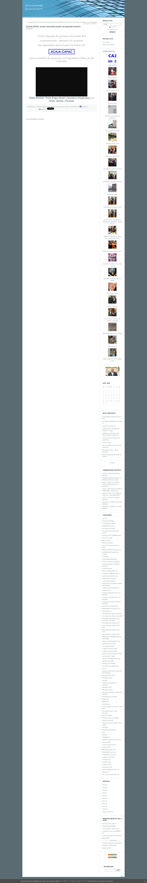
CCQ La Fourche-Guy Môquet (111, 561)
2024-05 (104, 804)
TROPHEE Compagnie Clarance (112, 181)
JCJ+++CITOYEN (34, 5)
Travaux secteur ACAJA (109, 745)
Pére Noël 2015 (112, 78)
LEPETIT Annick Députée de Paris (112, 653)
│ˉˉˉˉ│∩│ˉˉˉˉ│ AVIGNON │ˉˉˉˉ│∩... (112, 840)
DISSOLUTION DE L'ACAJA (110, 480)
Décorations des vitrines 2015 (111, 634)
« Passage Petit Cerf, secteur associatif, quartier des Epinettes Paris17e (47, 22)
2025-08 (104, 795)
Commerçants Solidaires (109, 578)
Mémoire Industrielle (108, 661)
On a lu (104, 668)
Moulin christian (106, 482)
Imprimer (42, 109)
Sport (103, 732)
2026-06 (104, 785)
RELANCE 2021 (107, 687)
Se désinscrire (113, 29)
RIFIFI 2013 (105, 701)
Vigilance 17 (105, 772)
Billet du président (107, 543)
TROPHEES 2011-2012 (109, 750)
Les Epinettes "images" (109, 656)
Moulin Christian (107, 493)
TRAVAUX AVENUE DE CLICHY (111, 740)
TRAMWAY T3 (106, 737)
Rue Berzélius (106, 704)
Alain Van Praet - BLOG (109, 823)
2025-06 (104, 798)
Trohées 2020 (106, 747)
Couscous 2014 (112, 103)
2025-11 (104, 793)
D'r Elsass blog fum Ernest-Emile (111, 843)
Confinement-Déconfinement (110, 588)
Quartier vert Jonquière (109, 426)
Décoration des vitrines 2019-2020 (112, 616)
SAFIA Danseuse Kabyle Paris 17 (112, 251)
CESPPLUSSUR (107, 568)
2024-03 (104, 806)
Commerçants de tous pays (110, 576)
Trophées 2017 (106, 759)
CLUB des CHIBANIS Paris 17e (111, 573)
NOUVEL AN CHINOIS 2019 (110, 666)
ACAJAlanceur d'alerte (108, 523)
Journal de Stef (106, 848)
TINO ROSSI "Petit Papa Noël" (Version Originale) (59, 97)
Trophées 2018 (106, 762)
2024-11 (104, 801)
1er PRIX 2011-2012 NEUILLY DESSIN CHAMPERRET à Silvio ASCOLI (112, 222)
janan (103, 497)
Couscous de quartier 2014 (110, 606)
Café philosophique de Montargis (112, 835)
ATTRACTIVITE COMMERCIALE (111, 535)
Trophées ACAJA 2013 (112, 143)
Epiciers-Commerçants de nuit (111, 641)
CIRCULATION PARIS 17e (110, 571)
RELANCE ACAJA (107, 690)
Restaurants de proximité (109, 697)
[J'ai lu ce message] (145, 881)
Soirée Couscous (112, 306)
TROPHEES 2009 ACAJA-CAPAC (112, 333)
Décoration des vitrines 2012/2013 (112, 613)
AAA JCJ (104, 518)
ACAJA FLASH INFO (108, 521)
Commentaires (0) (74, 106)
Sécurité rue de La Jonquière (110, 718)
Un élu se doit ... (107, 442)
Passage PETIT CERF (108, 675)
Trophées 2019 (106, 764)
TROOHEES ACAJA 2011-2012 (112, 207)
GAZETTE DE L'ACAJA (109, 643)
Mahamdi (105, 502)
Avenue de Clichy (107, 538)
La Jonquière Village (108, 646)
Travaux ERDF (106, 742)
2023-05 (104, 809)
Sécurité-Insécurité (107, 720)
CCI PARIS (105, 556)
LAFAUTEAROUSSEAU (109, 826)
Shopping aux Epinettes (109, 730)
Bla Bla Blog (105, 838)
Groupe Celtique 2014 (112, 90)
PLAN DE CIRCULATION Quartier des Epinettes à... (110, 484)
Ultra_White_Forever (61, 100)
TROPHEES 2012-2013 (109, 752)
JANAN (104, 473)
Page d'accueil (73, 22)
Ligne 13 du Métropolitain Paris (111, 658)
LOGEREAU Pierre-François (110, 478)
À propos (112, 463)
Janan (104, 489)
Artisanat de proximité (108, 528)
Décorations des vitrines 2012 (111, 623)
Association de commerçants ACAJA (49, 106)
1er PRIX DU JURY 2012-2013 (112, 169)
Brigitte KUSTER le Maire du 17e (111, 550)
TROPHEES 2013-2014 (109, 754)
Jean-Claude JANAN (112, 293)
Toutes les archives (107, 812)
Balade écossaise (112, 194)
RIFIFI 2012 (105, 699)
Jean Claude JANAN (108, 44)
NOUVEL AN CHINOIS (108, 663)
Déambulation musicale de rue (111, 608)
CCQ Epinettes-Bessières (109, 559)
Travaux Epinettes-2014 (112, 131)
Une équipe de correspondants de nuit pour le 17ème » (88, 23)
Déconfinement (106, 611)
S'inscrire (113, 27)
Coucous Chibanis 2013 (112, 156)
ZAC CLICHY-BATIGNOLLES (110, 774)
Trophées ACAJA (107, 767)
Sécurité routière (107, 715)
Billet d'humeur (106, 540)
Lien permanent (64, 106)
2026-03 (104, 790)
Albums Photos (109, 51)
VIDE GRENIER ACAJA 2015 (110, 769)
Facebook (84, 106)
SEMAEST (105, 727)
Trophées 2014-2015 (108, 757)
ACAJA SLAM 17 (112, 346)
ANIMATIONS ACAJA (108, 526)
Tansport (104, 735)
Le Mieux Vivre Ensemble (109, 648)
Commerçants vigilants (108, 581)
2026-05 (104, 787)
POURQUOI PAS (107, 678)
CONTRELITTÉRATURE (109, 845)
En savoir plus (109, 881)
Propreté (104, 680)
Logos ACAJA (112, 65)
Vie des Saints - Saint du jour (110, 828)
